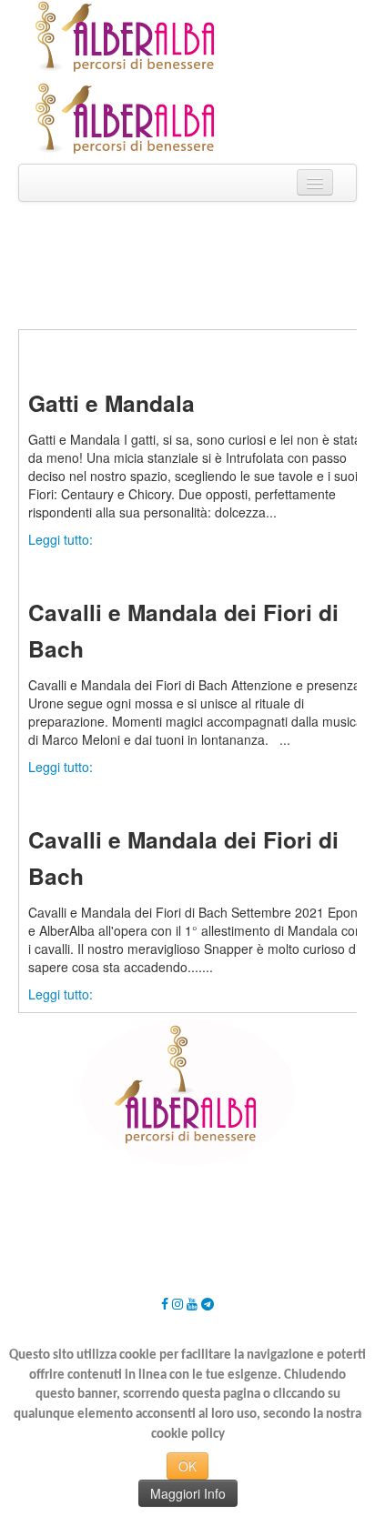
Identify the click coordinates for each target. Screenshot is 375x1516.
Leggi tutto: (60, 539)
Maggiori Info (188, 1493)
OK (187, 1466)
